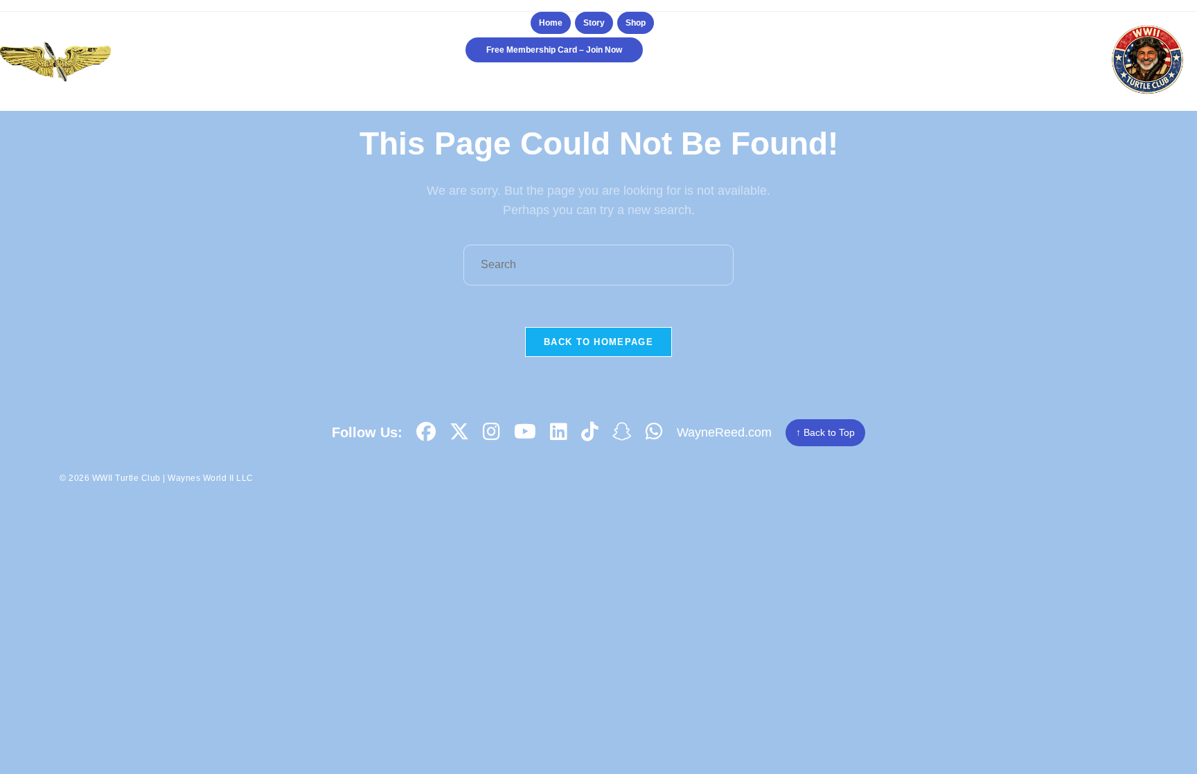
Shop (636, 23)
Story (594, 23)
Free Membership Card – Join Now (554, 50)
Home (550, 23)
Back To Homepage (598, 342)
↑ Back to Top (825, 432)
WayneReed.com (724, 432)
